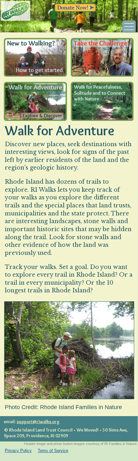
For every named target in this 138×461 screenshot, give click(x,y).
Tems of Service (53, 450)
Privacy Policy (18, 450)
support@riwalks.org (38, 421)
